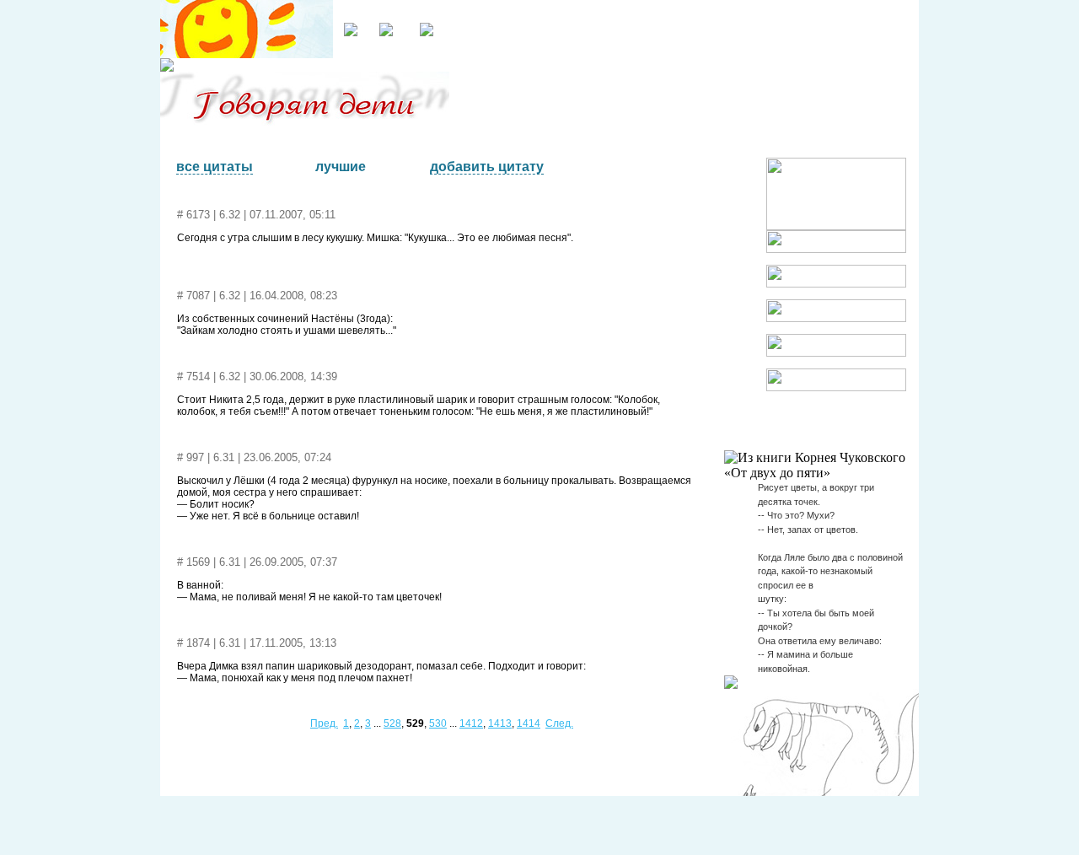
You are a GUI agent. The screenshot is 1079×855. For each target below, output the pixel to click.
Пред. (324, 723)
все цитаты (214, 166)
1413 (500, 723)
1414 (528, 723)
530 (438, 723)
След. (559, 723)
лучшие (340, 166)
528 (392, 723)
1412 (471, 723)
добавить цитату (487, 166)
